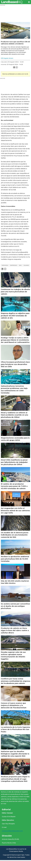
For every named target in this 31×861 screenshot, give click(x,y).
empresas (13, 265)
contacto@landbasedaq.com (12, 831)
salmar (26, 265)
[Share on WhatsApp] (17, 67)
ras (20, 265)
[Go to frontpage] (13, 2)
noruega (5, 265)
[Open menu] (29, 2)
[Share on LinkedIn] (14, 67)
